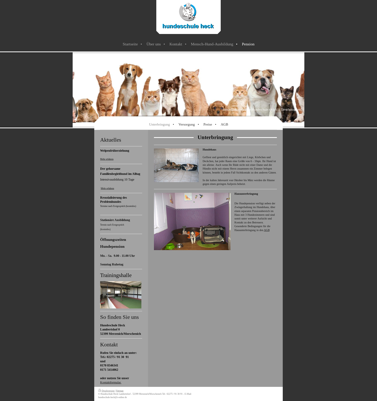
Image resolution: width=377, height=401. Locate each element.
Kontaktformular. (110, 382)
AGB (267, 230)
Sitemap (120, 391)
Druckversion (108, 391)
